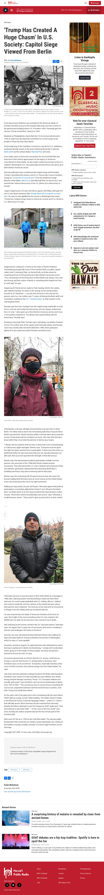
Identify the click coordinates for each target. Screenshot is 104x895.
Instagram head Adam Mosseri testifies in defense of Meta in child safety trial (87, 204)
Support (61, 878)
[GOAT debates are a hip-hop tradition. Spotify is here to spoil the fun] (15, 841)
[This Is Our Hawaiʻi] (85, 275)
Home (39, 869)
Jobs (38, 882)
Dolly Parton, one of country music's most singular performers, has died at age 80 (87, 227)
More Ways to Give (64, 882)
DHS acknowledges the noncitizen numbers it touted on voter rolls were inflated (86, 239)
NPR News (7, 22)
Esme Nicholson (15, 60)
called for (24, 180)
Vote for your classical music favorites (84, 122)
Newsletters (62, 869)
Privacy (82, 878)
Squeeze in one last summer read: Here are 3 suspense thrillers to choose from (86, 250)
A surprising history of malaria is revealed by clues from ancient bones (65, 816)
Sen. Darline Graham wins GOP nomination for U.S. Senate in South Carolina (85, 216)
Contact (61, 873)
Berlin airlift (8, 152)
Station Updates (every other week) (84, 172)
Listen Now (85, 77)
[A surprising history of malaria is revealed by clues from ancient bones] (15, 818)
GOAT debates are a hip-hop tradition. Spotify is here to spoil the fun (65, 839)
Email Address (77, 164)
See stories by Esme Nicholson (17, 791)
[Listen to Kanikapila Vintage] (85, 38)
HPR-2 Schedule (42, 878)
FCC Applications (85, 869)
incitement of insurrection (23, 178)
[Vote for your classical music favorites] (85, 101)
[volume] (11, 10)
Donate (96, 3)
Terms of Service (85, 873)
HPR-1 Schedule (42, 873)
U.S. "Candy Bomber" (34, 299)
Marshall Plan (37, 152)
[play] (5, 10)
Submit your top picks (84, 145)
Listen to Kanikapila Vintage (84, 59)
